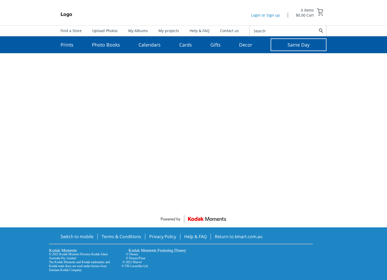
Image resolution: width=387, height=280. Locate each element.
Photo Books (106, 45)
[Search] (321, 31)
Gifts (215, 45)
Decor (245, 45)
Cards (185, 45)
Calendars (149, 45)
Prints (67, 45)
